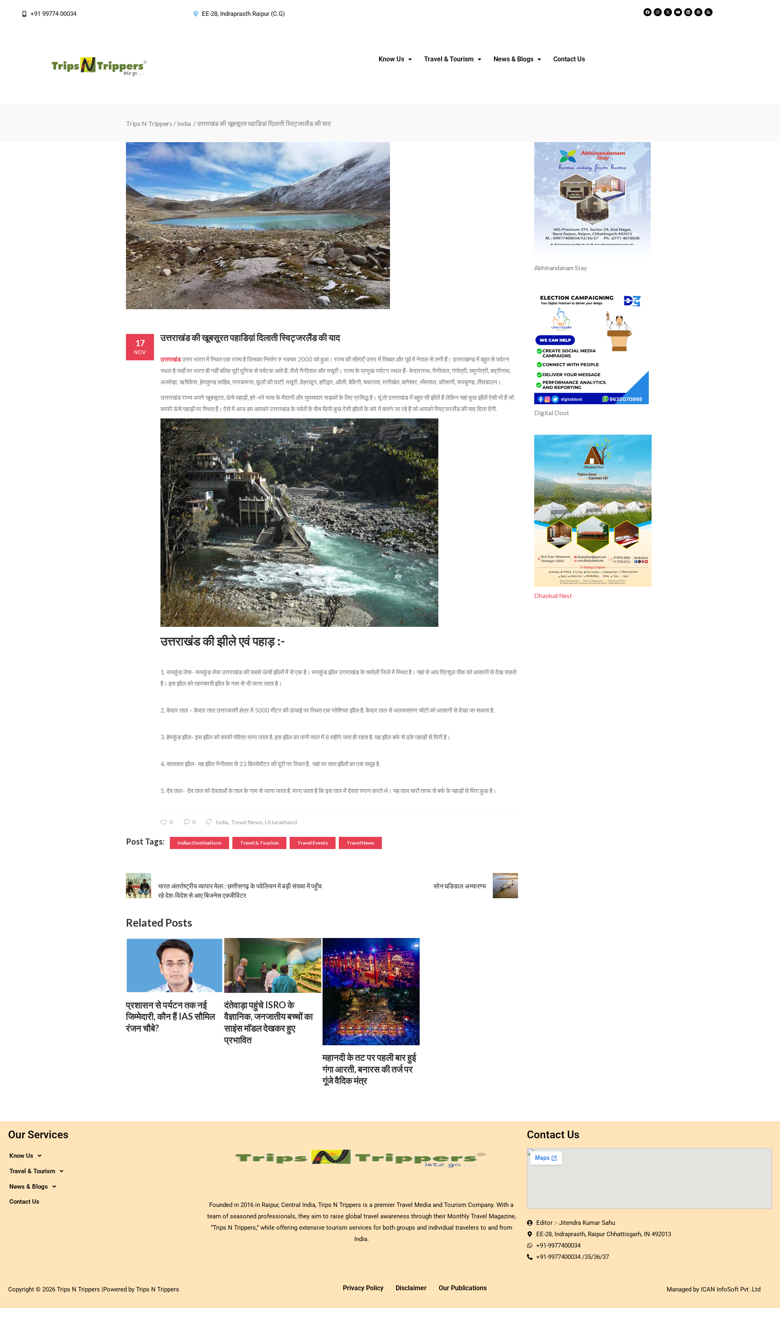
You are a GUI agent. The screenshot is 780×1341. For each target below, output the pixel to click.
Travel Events (312, 843)
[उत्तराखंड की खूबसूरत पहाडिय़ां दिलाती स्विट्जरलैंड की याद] (322, 226)
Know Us (391, 59)
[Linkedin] (688, 12)
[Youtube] (678, 12)
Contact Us (569, 59)
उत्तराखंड (170, 359)
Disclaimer (411, 1288)
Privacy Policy (363, 1288)
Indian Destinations (199, 843)
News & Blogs (513, 59)
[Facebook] (648, 12)
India (184, 123)
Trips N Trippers (149, 123)
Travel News (246, 822)
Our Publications (463, 1288)
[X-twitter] (668, 12)
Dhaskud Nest (553, 595)
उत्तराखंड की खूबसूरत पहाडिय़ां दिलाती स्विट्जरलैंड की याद (250, 337)
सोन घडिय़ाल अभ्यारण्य (459, 886)
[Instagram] (658, 12)
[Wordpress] (698, 12)
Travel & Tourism (259, 843)
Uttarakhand (281, 822)
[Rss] (708, 12)
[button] (395, 59)
